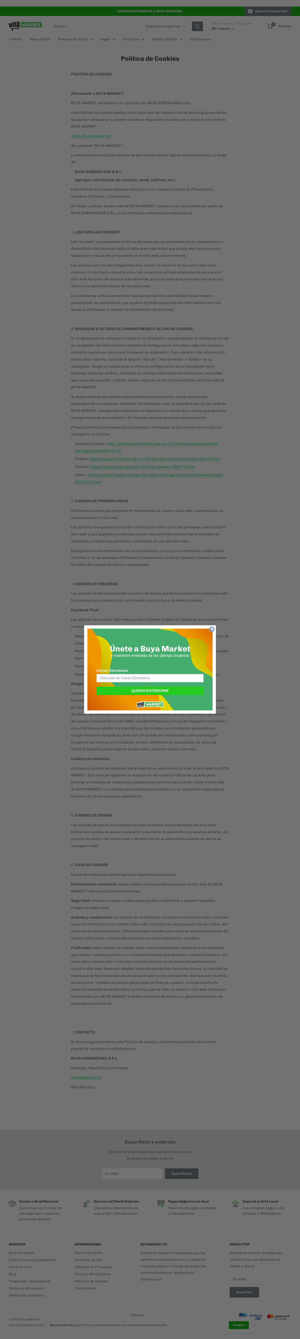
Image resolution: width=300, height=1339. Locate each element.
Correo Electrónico (112, 670)
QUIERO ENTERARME (150, 691)
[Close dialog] (212, 629)
